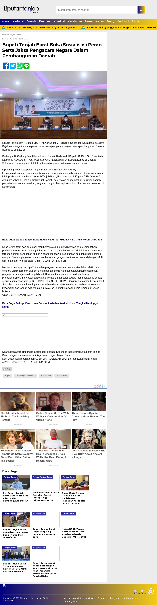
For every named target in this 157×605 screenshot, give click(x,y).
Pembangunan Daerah (26, 376)
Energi (111, 21)
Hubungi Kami (114, 598)
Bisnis (136, 21)
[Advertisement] (53, 213)
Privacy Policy (131, 598)
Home (5, 21)
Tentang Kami (71, 601)
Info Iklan (100, 598)
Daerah (31, 21)
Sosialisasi (46, 376)
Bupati (7, 376)
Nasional (18, 21)
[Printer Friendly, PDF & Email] (7, 369)
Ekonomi (45, 21)
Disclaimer (88, 598)
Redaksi (77, 598)
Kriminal (59, 21)
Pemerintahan (94, 21)
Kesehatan (75, 21)
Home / (5, 34)
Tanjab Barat (15, 34)
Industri (123, 21)
